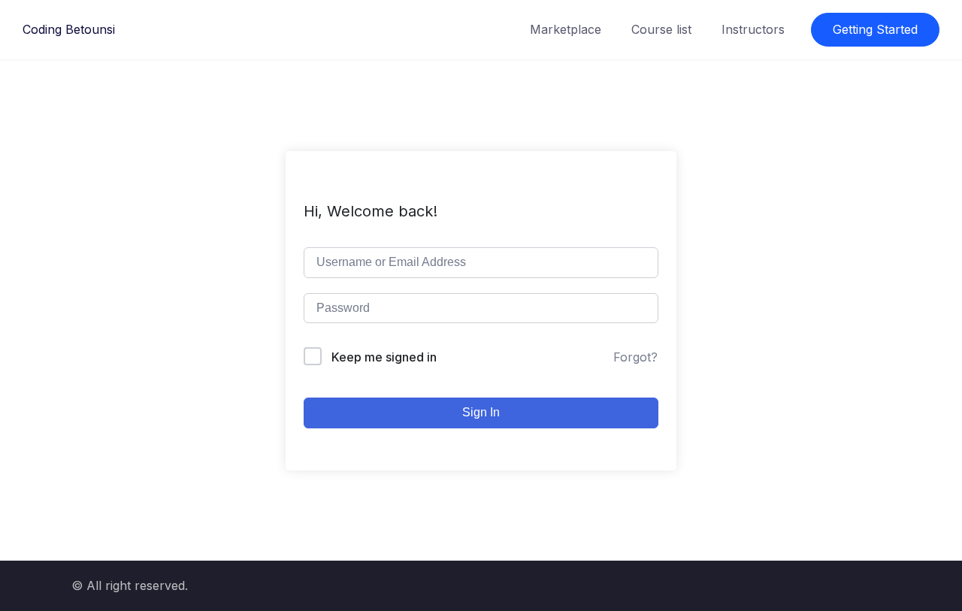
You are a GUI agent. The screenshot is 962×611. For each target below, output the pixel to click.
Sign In (481, 412)
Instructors (753, 29)
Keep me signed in (384, 356)
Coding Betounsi (69, 29)
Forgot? (635, 356)
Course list (661, 29)
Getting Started (875, 29)
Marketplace (565, 29)
